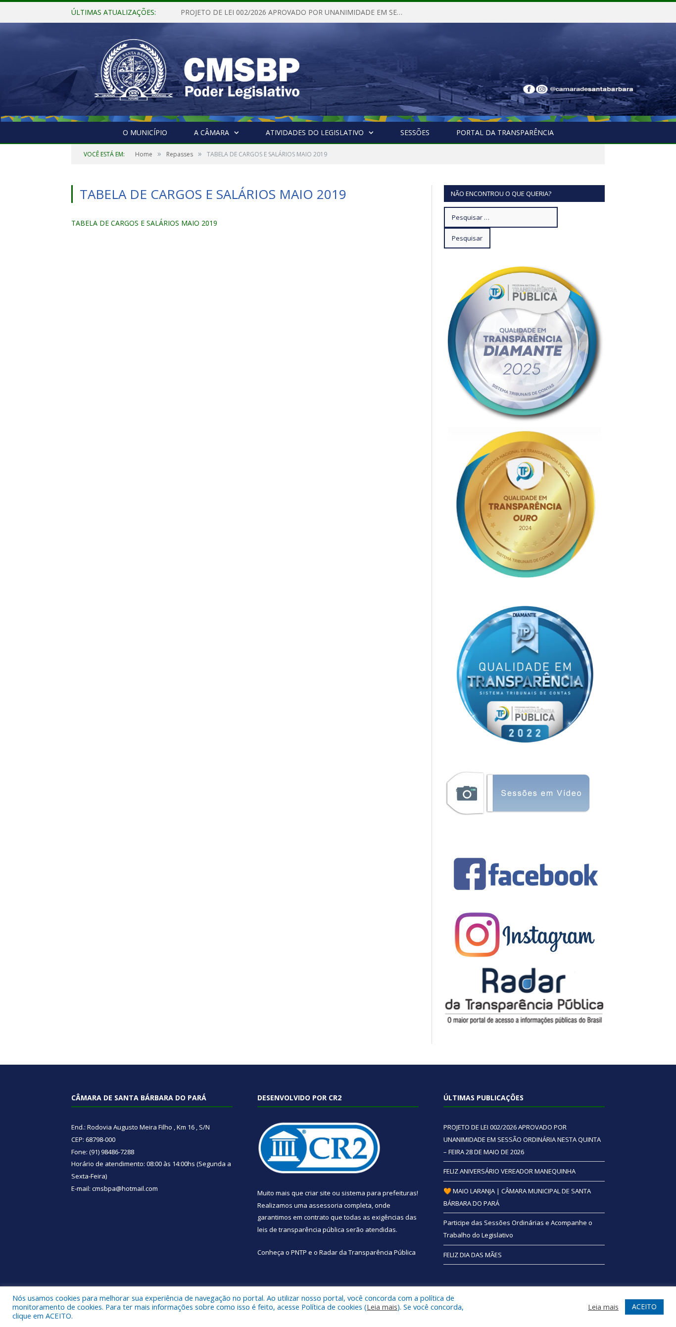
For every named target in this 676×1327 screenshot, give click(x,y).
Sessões (415, 132)
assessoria (325, 1205)
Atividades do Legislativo (315, 132)
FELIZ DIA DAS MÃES (472, 1254)
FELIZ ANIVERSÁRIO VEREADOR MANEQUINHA (257, 12)
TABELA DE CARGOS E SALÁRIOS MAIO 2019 (144, 223)
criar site (318, 1192)
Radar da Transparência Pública (367, 1252)
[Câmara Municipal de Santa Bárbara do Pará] (197, 70)
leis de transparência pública (300, 1229)
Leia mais (382, 1306)
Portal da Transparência (505, 132)
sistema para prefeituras (379, 1192)
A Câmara (211, 132)
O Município (145, 132)
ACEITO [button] (644, 1306)
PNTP (299, 1252)
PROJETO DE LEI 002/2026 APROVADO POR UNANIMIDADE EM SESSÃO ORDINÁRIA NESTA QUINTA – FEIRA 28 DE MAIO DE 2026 (522, 1139)
